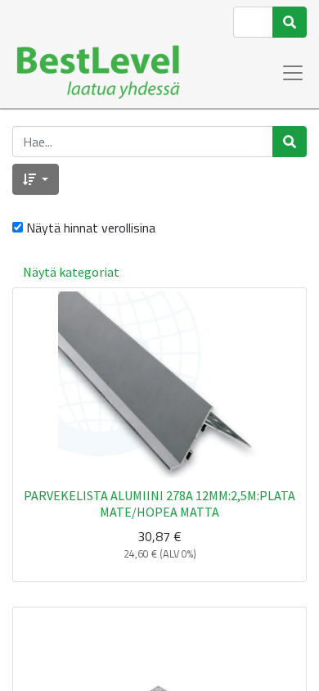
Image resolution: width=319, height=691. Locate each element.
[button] (35, 179)
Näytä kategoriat (71, 272)
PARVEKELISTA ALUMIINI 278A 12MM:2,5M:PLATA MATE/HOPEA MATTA (159, 503)
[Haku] (289, 22)
